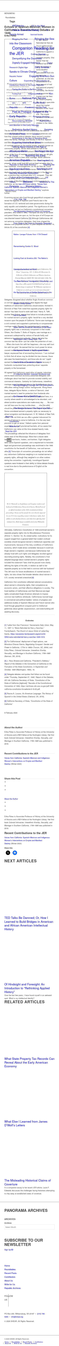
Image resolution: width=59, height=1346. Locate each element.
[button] (9, 13)
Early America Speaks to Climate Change (29, 69)
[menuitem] (30, 435)
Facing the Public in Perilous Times (27, 89)
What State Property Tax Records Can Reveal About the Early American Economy (29, 1062)
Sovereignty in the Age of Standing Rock (29, 138)
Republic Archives (12, 1288)
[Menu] (8, 440)
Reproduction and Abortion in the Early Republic (30, 122)
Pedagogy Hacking (41, 116)
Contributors (14, 421)
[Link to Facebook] (6, 1300)
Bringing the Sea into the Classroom (31, 41)
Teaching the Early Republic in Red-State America (31, 162)
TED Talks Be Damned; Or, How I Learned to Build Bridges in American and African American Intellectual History (28, 923)
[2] (5, 641)
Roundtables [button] (10, 17)
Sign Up (7, 1249)
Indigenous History (35, 93)
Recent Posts (10, 1273)
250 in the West (38, 25)
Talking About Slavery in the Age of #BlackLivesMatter (27, 149)
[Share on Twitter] (8, 786)
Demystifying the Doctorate (27, 58)
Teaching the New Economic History (31, 166)
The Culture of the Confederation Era (29, 175)
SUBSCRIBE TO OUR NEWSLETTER (23, 1242)
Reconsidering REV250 (22, 120)
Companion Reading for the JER (31, 50)
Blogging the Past (19, 39)
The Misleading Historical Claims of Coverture (27, 1182)
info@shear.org (17, 1316)
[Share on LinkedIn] (8, 789)
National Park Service (34, 98)
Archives (8, 1223)
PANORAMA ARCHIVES (26, 1210)
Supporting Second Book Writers (26, 142)
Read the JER (10, 431)
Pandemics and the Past (35, 107)
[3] (5, 660)
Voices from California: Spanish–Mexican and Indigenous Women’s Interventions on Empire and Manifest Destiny (27, 761)
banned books (37, 34)
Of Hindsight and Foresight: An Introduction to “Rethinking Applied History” (27, 988)
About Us (9, 416)
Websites (28, 181)
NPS (24, 103)
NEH (13, 103)
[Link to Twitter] (6, 1304)
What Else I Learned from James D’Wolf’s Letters (25, 1123)
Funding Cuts (16, 94)
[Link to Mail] (52, 1339)
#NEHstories (18, 25)
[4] (5, 674)
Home (7, 1265)
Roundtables (10, 1269)
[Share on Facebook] (8, 782)
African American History (25, 30)
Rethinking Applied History (24, 129)
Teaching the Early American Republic (27, 158)
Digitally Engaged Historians (26, 62)
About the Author (11, 798)
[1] (5, 625)
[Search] (6, 435)
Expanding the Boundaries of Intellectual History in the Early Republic (29, 82)
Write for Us (14, 426)
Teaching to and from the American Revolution (30, 171)
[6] (33, 577)
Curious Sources (38, 54)
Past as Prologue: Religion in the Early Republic (28, 114)
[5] (10, 451)
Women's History (33, 186)
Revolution (36, 134)
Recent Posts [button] (10, 191)
